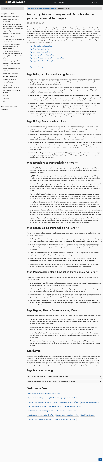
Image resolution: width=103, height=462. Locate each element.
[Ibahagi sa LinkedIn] (34, 22)
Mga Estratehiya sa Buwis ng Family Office (40, 415)
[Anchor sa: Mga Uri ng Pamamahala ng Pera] (68, 121)
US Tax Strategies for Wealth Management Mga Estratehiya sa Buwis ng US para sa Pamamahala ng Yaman (13, 54)
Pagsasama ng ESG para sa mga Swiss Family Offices (44, 393)
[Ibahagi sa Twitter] (31, 22)
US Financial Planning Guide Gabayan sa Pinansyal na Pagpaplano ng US (11, 46)
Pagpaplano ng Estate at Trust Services (11, 70)
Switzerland (6, 98)
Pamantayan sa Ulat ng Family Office (67, 415)
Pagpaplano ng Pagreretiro (11, 88)
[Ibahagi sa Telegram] (43, 22)
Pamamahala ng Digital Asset (11, 61)
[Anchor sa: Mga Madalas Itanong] (55, 370)
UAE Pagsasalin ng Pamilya (72, 406)
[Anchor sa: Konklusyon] (43, 351)
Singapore (6, 95)
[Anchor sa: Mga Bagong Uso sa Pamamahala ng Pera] (79, 310)
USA (4, 104)
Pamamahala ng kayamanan (10, 16)
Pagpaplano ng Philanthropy (11, 85)
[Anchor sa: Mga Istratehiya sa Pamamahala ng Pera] (76, 162)
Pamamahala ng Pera (9, 36)
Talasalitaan (4, 109)
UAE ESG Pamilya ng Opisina (37, 406)
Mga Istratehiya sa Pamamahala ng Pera (41, 52)
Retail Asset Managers (87, 415)
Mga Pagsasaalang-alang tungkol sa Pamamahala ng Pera (47, 58)
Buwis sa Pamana (8, 82)
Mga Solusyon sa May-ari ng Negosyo (11, 91)
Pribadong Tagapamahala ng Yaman (65, 419)
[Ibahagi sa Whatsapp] (40, 22)
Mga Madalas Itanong (36, 67)
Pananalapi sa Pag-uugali (10, 76)
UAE (4, 101)
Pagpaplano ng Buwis (9, 79)
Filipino (95, 2)
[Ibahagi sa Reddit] (37, 22)
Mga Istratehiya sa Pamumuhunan (66, 411)
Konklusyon (33, 64)
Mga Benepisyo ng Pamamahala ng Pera (42, 55)
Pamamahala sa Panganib (9, 107)
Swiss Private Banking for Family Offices (66, 402)
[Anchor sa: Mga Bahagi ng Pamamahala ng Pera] (73, 74)
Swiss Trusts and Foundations (89, 402)
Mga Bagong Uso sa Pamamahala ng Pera (42, 61)
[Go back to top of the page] (100, 459)
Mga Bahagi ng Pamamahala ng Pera (41, 46)
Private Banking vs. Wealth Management (11, 20)
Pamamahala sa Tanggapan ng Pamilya (39, 402)
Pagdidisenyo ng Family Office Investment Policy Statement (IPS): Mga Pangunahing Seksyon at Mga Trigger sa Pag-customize (13, 27)
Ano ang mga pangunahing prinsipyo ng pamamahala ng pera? (48, 376)
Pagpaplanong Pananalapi (10, 74)
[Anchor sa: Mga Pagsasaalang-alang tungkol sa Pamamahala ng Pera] (97, 272)
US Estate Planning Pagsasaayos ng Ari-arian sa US (13, 40)
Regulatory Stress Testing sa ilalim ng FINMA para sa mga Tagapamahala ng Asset (52, 398)
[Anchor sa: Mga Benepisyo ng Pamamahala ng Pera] (77, 228)
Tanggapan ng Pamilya (8, 14)
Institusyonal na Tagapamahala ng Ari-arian (41, 411)
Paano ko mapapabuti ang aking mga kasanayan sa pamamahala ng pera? (51, 382)
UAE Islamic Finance (55, 406)
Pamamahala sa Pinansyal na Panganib (11, 65)
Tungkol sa (61, 2)
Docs (54, 2)
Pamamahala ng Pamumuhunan (12, 34)
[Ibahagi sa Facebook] (28, 22)
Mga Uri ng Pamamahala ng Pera (39, 49)
